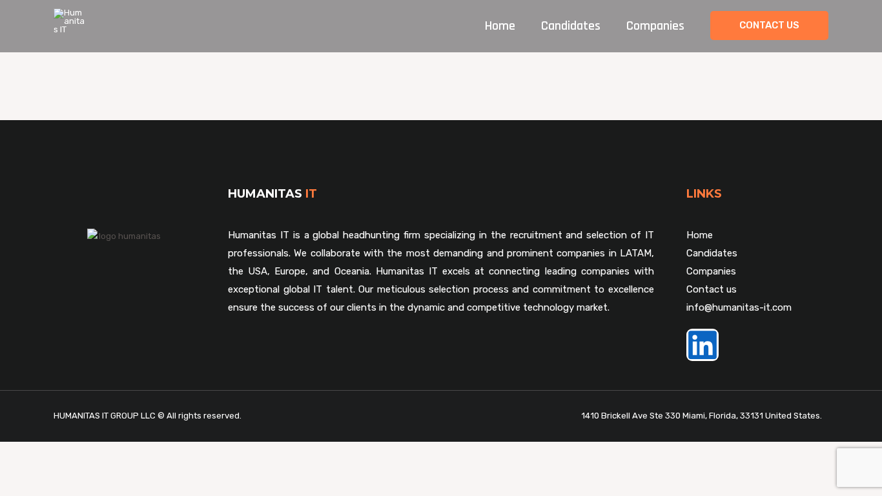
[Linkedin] (702, 345)
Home (500, 25)
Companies (655, 25)
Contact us (711, 289)
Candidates (570, 25)
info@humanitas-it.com (739, 307)
